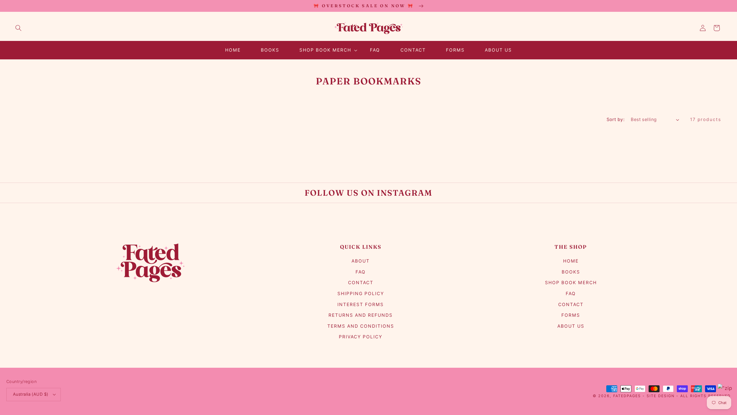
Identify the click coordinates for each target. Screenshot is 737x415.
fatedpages (627, 396)
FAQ (361, 272)
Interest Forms (360, 304)
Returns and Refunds (360, 315)
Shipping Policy (360, 293)
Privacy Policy (360, 336)
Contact (360, 282)
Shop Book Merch (571, 282)
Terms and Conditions (360, 326)
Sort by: (616, 119)
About (361, 261)
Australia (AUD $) (30, 394)
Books (571, 272)
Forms (570, 315)
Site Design (661, 396)
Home (571, 261)
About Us (570, 326)
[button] (18, 28)
